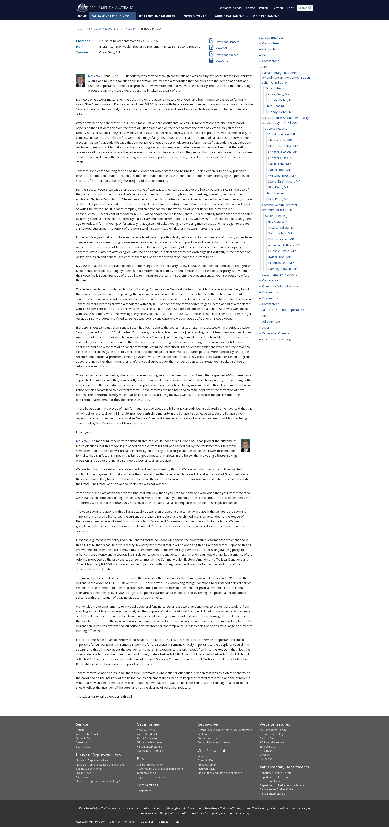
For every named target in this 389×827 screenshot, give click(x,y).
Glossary (265, 754)
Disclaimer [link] (147, 821)
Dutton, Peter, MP (281, 239)
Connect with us (207, 738)
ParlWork (278, 8)
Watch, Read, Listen (148, 734)
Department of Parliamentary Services (283, 785)
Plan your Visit (206, 768)
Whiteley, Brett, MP (282, 175)
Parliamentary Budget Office (277, 789)
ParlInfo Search (269, 738)
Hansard (129, 28)
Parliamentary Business (110, 16)
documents (270, 292)
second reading (276, 88)
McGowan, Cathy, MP (283, 146)
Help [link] (177, 821)
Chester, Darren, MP (282, 152)
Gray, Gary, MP (279, 94)
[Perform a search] (310, 8)
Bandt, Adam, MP (280, 233)
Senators (81, 742)
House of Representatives (92, 760)
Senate (80, 730)
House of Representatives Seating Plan (100, 781)
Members (82, 777)
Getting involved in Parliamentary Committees (225, 730)
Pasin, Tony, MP (279, 164)
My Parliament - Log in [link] (273, 730)
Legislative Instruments (151, 777)
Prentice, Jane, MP (281, 263)
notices (264, 327)
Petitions (203, 734)
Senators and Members (156, 16)
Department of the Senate (276, 773)
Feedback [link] (163, 821)
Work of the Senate (88, 734)
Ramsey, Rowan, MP (282, 268)
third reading (275, 106)
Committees (144, 791)
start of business (271, 37)
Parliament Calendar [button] (230, 8)
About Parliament (229, 16)
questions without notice (280, 286)
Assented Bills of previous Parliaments (160, 768)
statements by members (279, 274)
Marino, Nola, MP (280, 140)
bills (265, 55)
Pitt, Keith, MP (278, 187)
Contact (250, 8)
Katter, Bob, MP (279, 170)
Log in (291, 8)
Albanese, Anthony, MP (284, 245)
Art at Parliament (207, 764)
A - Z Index (266, 750)
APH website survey (272, 742)
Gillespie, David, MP (282, 251)
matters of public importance (283, 310)
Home (82, 16)
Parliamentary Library (149, 746)
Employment (267, 746)
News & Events (195, 16)
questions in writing (276, 339)
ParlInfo (264, 8)
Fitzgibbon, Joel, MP (282, 134)
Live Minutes (83, 773)
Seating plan (83, 746)
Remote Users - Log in (273, 734)
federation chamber (276, 333)
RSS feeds (266, 759)
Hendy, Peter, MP (281, 100)
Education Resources (149, 742)
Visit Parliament (266, 16)
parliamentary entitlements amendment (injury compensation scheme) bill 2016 (286, 77)
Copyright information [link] (123, 821)
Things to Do (205, 760)
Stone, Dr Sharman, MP (284, 181)
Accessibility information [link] (90, 821)
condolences (271, 280)
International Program (150, 750)
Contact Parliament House (213, 742)
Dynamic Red (84, 738)
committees (270, 43)
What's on (204, 756)
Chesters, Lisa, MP (281, 158)
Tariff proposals (146, 773)
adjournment (271, 321)
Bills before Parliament (150, 764)
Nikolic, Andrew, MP (282, 227)
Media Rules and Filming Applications (220, 773)
